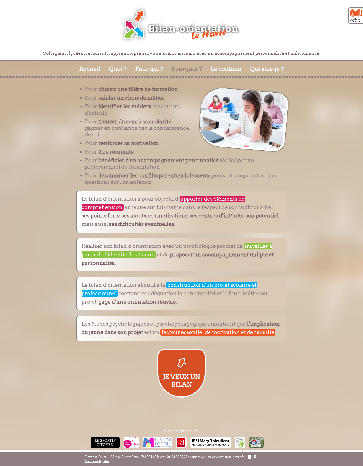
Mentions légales (97, 461)
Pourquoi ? (187, 68)
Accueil (89, 68)
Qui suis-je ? (267, 68)
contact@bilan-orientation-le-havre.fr (217, 457)
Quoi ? (118, 68)
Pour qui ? (149, 68)
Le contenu (226, 68)
